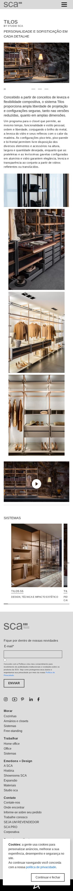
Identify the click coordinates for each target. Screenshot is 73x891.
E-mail (9, 646)
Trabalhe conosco (16, 817)
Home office (12, 743)
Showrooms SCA (15, 775)
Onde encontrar (14, 807)
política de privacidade (41, 867)
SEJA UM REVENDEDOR (21, 822)
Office (7, 748)
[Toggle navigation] (64, 4)
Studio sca (11, 790)
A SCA (8, 765)
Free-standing (13, 730)
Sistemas (10, 726)
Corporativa (11, 832)
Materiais (10, 785)
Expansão (10, 780)
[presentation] (67, 563)
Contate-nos (12, 802)
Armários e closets (16, 721)
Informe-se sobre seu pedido (23, 812)
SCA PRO (10, 827)
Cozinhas (10, 716)
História (9, 770)
